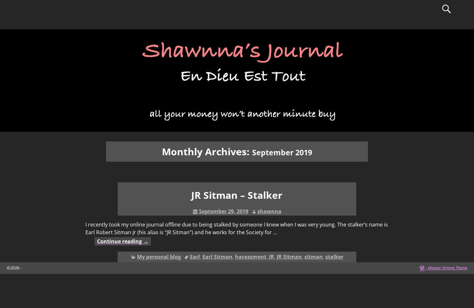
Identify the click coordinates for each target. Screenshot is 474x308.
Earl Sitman (217, 256)
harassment (250, 256)
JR (271, 256)
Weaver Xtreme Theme (447, 268)
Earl (195, 256)
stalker (334, 256)
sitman (313, 256)
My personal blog (159, 256)
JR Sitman (289, 256)
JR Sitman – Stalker (236, 195)
